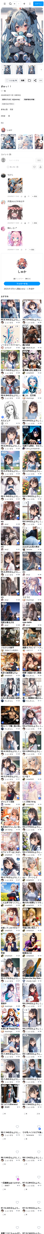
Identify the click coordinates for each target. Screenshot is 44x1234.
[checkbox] (8, 167)
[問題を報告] (28, 196)
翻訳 (2, 123)
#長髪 (3, 116)
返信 (35, 196)
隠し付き (12, 167)
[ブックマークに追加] (29, 80)
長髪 (11, 109)
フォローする (22, 283)
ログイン (38, 4)
